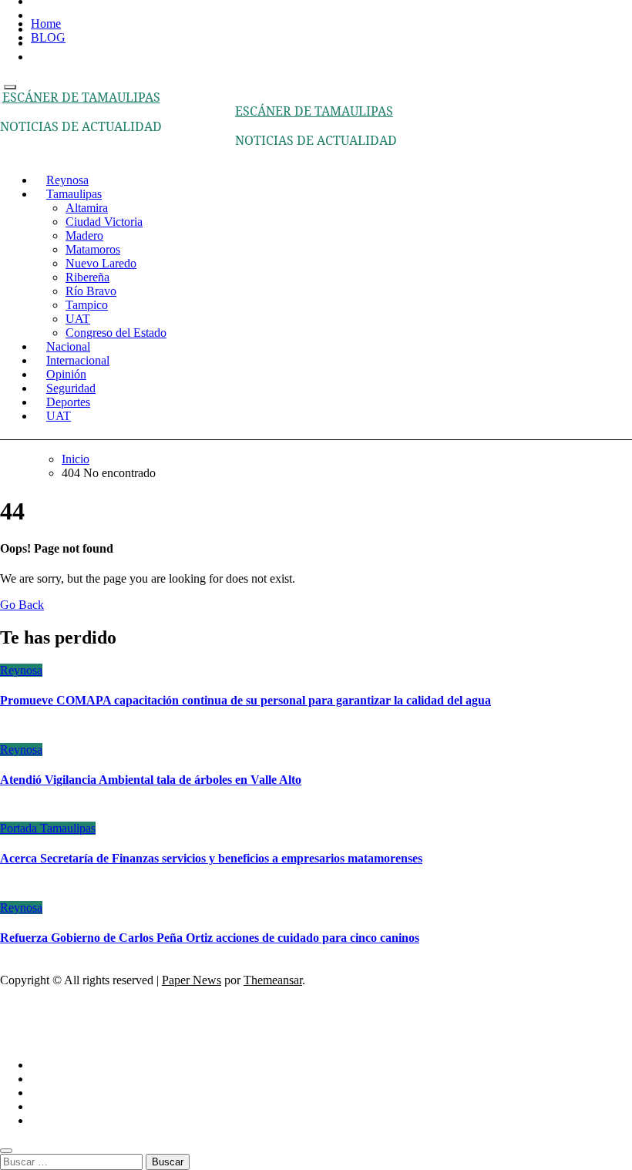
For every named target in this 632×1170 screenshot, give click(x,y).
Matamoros (93, 249)
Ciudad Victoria (104, 221)
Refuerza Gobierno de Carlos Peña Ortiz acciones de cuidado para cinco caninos (209, 937)
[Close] (6, 1150)
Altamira (87, 207)
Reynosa (21, 670)
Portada (20, 828)
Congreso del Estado (116, 332)
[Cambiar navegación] (10, 87)
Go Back (22, 604)
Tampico (87, 304)
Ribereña (87, 277)
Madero (84, 235)
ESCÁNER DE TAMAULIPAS (81, 97)
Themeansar (273, 980)
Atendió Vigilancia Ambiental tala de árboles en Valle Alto (150, 779)
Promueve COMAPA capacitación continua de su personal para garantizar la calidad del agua (245, 700)
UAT (78, 318)
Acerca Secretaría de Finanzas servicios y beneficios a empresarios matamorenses (211, 858)
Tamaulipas (74, 193)
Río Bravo (91, 291)
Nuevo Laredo (101, 263)
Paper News (191, 980)
